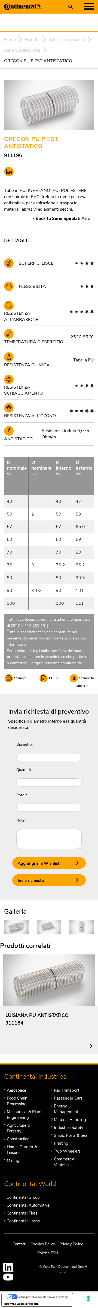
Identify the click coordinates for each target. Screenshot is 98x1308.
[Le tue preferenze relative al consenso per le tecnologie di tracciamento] (88, 1298)
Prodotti (32, 40)
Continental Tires (22, 1213)
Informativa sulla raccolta (21, 1303)
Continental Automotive (28, 1205)
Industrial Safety (68, 1127)
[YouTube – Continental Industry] (9, 1277)
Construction (18, 1139)
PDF (52, 678)
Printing (61, 1143)
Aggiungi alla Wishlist (39, 863)
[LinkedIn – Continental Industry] (9, 1267)
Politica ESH (47, 1253)
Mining (13, 1160)
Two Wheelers (67, 1151)
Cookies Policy (42, 1244)
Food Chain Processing (17, 1101)
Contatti (19, 1244)
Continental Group (23, 1197)
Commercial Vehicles (64, 1161)
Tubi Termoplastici (67, 40)
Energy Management (66, 1109)
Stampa (20, 678)
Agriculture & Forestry (18, 1128)
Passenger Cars (68, 1098)
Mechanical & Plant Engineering (24, 1114)
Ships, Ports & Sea (70, 1135)
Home (10, 40)
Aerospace (16, 1090)
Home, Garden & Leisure (22, 1149)
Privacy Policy (71, 1244)
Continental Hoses (23, 1221)
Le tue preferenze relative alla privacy (42, 1296)
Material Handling (70, 1119)
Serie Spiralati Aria (22, 50)
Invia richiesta (31, 880)
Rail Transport (66, 1090)
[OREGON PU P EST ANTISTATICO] (16, 927)
